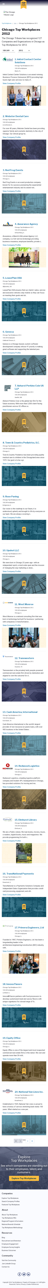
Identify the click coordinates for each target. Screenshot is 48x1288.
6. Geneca (8, 331)
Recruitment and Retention (11, 1241)
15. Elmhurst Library (26, 819)
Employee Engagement (10, 1244)
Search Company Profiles (11, 1201)
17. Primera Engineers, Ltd (29, 927)
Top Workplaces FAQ (9, 1218)
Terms (18, 1284)
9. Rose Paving (11, 496)
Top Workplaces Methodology (12, 1227)
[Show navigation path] (15, 23)
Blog (3, 1237)
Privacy (23, 1284)
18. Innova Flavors (12, 984)
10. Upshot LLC (11, 550)
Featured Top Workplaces (11, 1205)
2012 (21, 50)
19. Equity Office (12, 1038)
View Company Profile (12, 83)
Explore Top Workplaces (24, 1178)
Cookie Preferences (33, 1284)
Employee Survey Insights (11, 1247)
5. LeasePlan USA (12, 278)
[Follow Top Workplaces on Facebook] (19, 1274)
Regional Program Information (12, 1221)
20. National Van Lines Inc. (29, 1092)
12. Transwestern (24, 658)
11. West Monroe (24, 604)
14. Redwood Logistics (27, 766)
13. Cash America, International (20, 712)
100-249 (6, 50)
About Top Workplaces (10, 1215)
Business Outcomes (9, 1250)
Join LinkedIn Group (9, 1263)
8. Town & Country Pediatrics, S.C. (21, 442)
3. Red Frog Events (13, 170)
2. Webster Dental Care (16, 116)
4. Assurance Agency (26, 224)
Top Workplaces (6, 23)
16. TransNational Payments (18, 873)
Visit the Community (9, 1260)
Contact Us (5, 1267)
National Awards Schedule (11, 1224)
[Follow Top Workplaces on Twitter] (24, 1274)
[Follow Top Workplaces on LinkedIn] (28, 1274)
